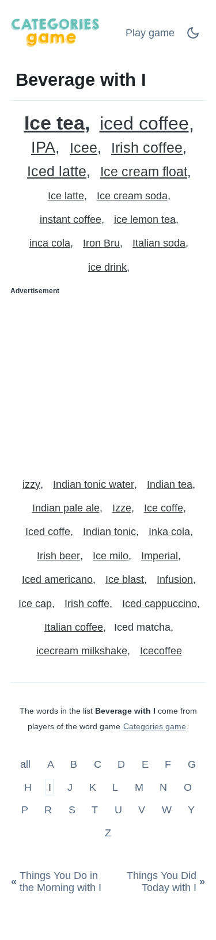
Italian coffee (73, 627)
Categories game (154, 726)
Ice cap (35, 603)
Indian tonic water (93, 484)
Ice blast (124, 579)
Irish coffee (147, 147)
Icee (83, 147)
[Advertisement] (108, 382)
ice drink (107, 267)
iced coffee (144, 123)
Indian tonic (109, 531)
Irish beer (58, 556)
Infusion (175, 579)
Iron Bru (101, 243)
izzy (31, 484)
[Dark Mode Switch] (192, 36)
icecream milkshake (81, 651)
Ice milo (110, 556)
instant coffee (70, 219)
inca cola (49, 243)
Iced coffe (47, 531)
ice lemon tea (145, 219)
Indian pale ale (66, 508)
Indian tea (169, 484)
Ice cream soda (132, 196)
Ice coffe (163, 508)
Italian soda (158, 243)
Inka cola (169, 531)
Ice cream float (143, 172)
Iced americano (57, 579)
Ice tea (54, 123)
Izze (121, 508)
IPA (43, 147)
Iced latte (56, 171)
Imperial (159, 556)
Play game (150, 33)
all (26, 764)
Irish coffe (87, 603)
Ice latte (66, 196)
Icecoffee (161, 651)
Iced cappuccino (159, 603)
